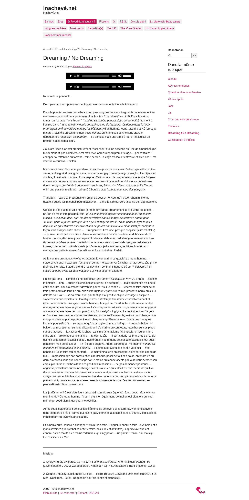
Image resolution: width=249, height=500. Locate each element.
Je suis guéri (138, 21)
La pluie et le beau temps (165, 21)
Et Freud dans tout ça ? (81, 21)
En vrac (49, 21)
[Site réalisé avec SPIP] (201, 491)
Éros (60, 21)
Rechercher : (176, 50)
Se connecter (67, 493)
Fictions (104, 21)
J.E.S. (123, 21)
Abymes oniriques (179, 85)
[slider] (127, 76)
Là (169, 112)
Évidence (173, 126)
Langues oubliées (55, 28)
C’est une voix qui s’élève (183, 119)
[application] (100, 76)
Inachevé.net (60, 8)
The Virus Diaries (130, 28)
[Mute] (119, 75)
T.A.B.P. (111, 28)
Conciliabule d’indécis (181, 139)
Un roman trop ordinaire (160, 28)
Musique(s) (77, 28)
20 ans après (175, 99)
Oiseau (172, 78)
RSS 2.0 (94, 493)
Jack (170, 106)
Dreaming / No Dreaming (183, 133)
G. (114, 21)
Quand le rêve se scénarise (184, 92)
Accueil (47, 49)
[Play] (70, 75)
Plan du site (50, 493)
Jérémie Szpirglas (82, 66)
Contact (82, 493)
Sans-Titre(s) (95, 28)
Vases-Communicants (58, 35)
